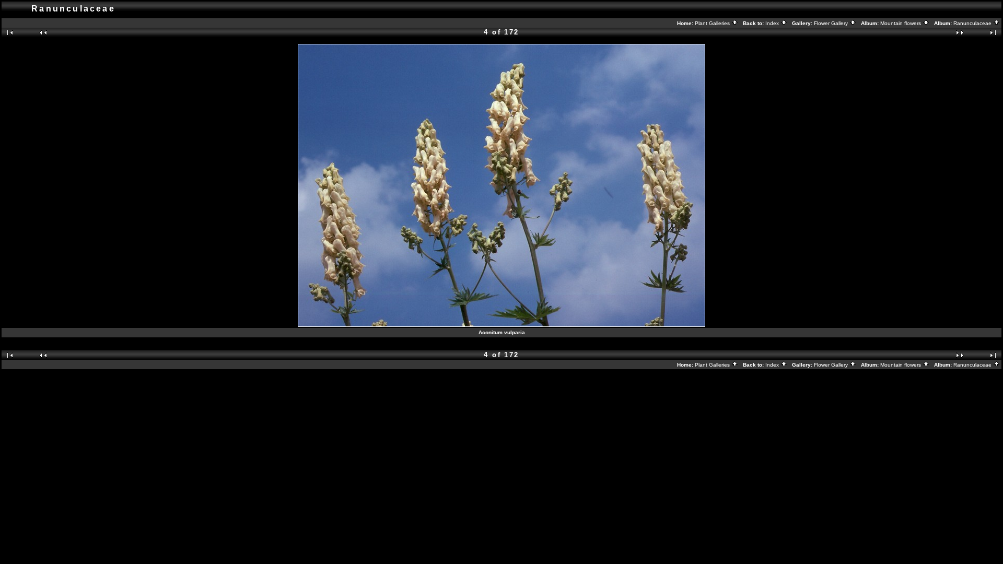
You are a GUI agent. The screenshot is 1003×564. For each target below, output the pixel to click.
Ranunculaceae (973, 23)
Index (772, 23)
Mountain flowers (901, 23)
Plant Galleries (713, 23)
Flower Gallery (831, 23)
